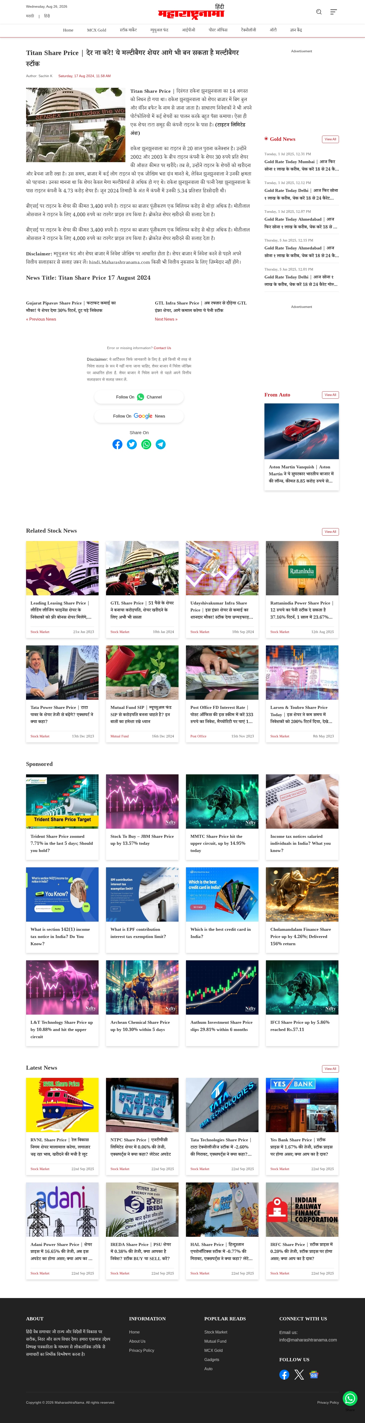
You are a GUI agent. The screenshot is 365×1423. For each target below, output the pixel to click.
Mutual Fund (215, 1341)
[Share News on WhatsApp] (146, 444)
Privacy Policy (141, 1350)
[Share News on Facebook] (117, 444)
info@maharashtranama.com (308, 1339)
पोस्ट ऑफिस (218, 31)
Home (68, 31)
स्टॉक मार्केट (128, 31)
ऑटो (273, 31)
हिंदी (47, 17)
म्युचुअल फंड (159, 31)
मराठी (30, 17)
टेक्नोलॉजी (248, 31)
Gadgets (211, 1360)
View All (330, 139)
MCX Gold (96, 31)
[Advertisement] (301, 88)
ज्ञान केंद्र (296, 31)
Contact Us (162, 348)
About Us (137, 1341)
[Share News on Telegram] (161, 444)
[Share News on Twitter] (132, 444)
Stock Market (215, 1332)
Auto (208, 1369)
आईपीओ (188, 31)
